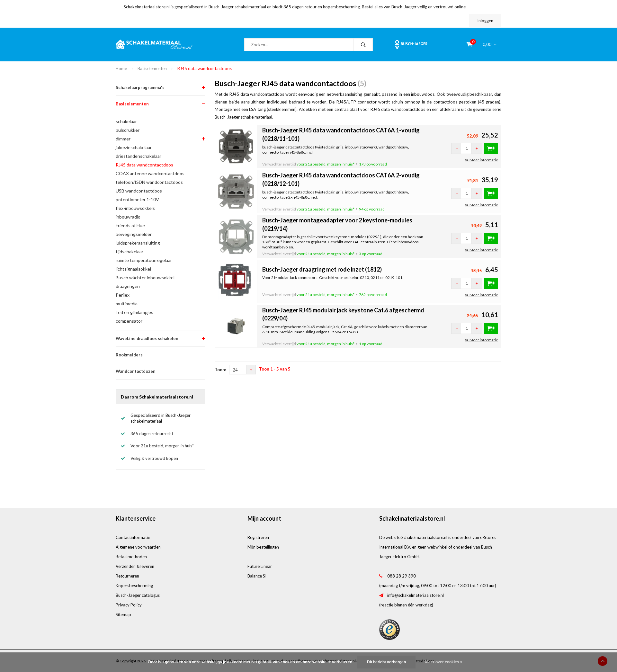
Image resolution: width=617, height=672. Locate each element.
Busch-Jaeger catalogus (138, 595)
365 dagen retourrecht (151, 433)
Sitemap (123, 614)
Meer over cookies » (443, 662)
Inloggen (485, 20)
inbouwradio (128, 217)
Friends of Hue (130, 225)
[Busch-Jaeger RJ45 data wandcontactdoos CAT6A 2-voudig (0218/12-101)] (236, 190)
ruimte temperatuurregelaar (144, 260)
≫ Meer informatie (481, 159)
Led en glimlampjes (134, 312)
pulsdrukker (127, 130)
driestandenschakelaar (138, 156)
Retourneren (127, 575)
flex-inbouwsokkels (135, 208)
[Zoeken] (363, 44)
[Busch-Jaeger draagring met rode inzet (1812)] (236, 280)
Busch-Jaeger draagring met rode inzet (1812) (322, 269)
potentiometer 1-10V (137, 199)
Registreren (258, 537)
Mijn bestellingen (263, 547)
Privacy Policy (129, 604)
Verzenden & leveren (135, 566)
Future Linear (259, 566)
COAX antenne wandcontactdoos (150, 173)
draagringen (128, 286)
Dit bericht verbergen (386, 662)
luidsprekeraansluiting (138, 243)
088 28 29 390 (401, 575)
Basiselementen (152, 68)
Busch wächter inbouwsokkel (145, 277)
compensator (129, 321)
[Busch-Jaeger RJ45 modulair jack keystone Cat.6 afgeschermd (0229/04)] (236, 325)
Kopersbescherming (134, 585)
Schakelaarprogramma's (140, 87)
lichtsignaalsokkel (133, 269)
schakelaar (126, 121)
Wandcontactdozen (136, 371)
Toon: (220, 369)
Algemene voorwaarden (138, 547)
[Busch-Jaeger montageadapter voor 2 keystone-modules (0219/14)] (236, 235)
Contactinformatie (133, 537)
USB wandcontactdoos (139, 190)
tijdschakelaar (129, 251)
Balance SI (256, 575)
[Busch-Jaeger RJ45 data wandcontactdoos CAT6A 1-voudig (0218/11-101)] (236, 145)
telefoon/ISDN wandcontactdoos (149, 182)
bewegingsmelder (134, 234)
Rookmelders (129, 354)
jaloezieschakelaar (134, 147)
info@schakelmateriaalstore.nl (415, 595)
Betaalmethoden (131, 556)
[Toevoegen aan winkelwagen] (491, 148)
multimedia (127, 303)
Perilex (123, 295)
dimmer (123, 138)
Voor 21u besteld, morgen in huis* (162, 445)
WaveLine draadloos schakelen (147, 338)
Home (121, 68)
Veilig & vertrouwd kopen (154, 458)
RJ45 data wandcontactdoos (204, 68)
